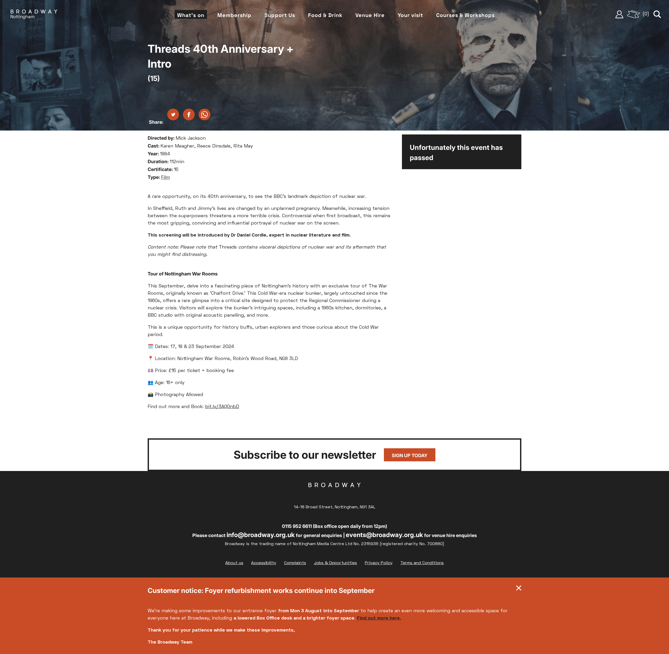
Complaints (295, 563)
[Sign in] (619, 14)
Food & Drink (325, 15)
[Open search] (657, 14)
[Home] (34, 14)
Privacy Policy (379, 563)
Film (165, 177)
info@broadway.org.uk (261, 535)
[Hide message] (518, 589)
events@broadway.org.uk (384, 535)
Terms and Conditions (422, 563)
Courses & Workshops (465, 15)
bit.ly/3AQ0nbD (222, 407)
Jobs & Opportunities (335, 563)
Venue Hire (370, 15)
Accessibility (263, 563)
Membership (234, 15)
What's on (190, 15)
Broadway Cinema (334, 493)
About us (234, 563)
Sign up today (410, 455)
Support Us (279, 15)
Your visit (410, 15)
